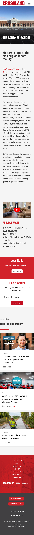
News (17, 463)
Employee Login (16, 503)
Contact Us (17, 271)
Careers (17, 466)
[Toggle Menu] (29, 3)
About (17, 469)
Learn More (17, 303)
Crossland (7, 72)
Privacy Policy (17, 524)
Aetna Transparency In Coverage (17, 526)
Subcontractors (16, 498)
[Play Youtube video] (17, 210)
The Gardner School (11, 69)
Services (17, 477)
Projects (17, 472)
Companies (17, 475)
